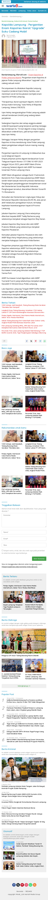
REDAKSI (29, 891)
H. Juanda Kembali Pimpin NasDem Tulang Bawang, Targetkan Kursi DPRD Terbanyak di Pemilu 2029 (11, 676)
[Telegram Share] (40, 341)
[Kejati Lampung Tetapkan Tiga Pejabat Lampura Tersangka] (13, 597)
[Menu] (3, 6)
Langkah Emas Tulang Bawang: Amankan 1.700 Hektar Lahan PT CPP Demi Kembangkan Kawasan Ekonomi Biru (23, 311)
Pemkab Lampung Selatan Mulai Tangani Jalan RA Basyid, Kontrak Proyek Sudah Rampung (23, 787)
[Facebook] (14, 885)
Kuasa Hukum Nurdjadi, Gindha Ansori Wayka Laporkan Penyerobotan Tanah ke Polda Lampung (34, 607)
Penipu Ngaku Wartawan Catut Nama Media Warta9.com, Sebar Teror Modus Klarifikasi (23, 316)
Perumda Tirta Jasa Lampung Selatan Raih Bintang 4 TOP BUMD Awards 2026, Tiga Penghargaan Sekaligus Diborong (24, 332)
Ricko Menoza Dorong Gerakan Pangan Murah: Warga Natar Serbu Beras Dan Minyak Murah (22, 815)
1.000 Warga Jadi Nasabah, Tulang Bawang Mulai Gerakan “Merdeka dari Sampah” (24, 306)
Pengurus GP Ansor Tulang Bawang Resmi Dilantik (20, 656)
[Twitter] (18, 885)
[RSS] (34, 885)
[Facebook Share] (26, 341)
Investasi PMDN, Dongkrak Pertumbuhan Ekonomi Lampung (24, 802)
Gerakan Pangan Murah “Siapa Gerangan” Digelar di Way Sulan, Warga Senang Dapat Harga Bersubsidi (23, 823)
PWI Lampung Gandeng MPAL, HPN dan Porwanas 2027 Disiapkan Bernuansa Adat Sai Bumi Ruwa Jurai (22, 327)
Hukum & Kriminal (20, 21)
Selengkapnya (23, 686)
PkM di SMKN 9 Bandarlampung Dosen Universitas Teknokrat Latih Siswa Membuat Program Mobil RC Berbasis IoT (25, 741)
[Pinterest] (22, 885)
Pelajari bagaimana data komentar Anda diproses (19, 567)
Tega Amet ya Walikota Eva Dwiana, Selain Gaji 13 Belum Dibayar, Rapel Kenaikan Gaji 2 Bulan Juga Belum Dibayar (25, 725)
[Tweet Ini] (31, 341)
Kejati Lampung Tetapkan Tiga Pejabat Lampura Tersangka (13, 607)
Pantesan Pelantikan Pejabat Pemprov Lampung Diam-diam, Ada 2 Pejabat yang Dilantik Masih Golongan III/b (25, 709)
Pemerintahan (33, 21)
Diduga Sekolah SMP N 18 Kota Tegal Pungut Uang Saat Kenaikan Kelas (25, 733)
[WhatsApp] (30, 885)
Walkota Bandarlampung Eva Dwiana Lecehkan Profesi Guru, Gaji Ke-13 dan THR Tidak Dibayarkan (26, 701)
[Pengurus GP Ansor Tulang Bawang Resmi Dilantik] (24, 640)
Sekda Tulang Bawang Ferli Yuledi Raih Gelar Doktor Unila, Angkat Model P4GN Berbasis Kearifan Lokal (23, 322)
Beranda (20, 891)
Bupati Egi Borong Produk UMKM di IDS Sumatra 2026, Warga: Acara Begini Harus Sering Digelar (22, 795)
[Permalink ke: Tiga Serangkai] (3, 36)
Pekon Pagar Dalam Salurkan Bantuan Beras (18, 808)
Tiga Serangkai (10, 35)
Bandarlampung (7, 21)
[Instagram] (26, 885)
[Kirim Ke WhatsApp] (44, 341)
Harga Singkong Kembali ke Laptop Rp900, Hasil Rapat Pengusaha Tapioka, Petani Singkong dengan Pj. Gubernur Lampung (26, 717)
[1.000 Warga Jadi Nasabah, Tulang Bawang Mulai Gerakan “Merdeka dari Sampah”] (12, 356)
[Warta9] (13, 6)
